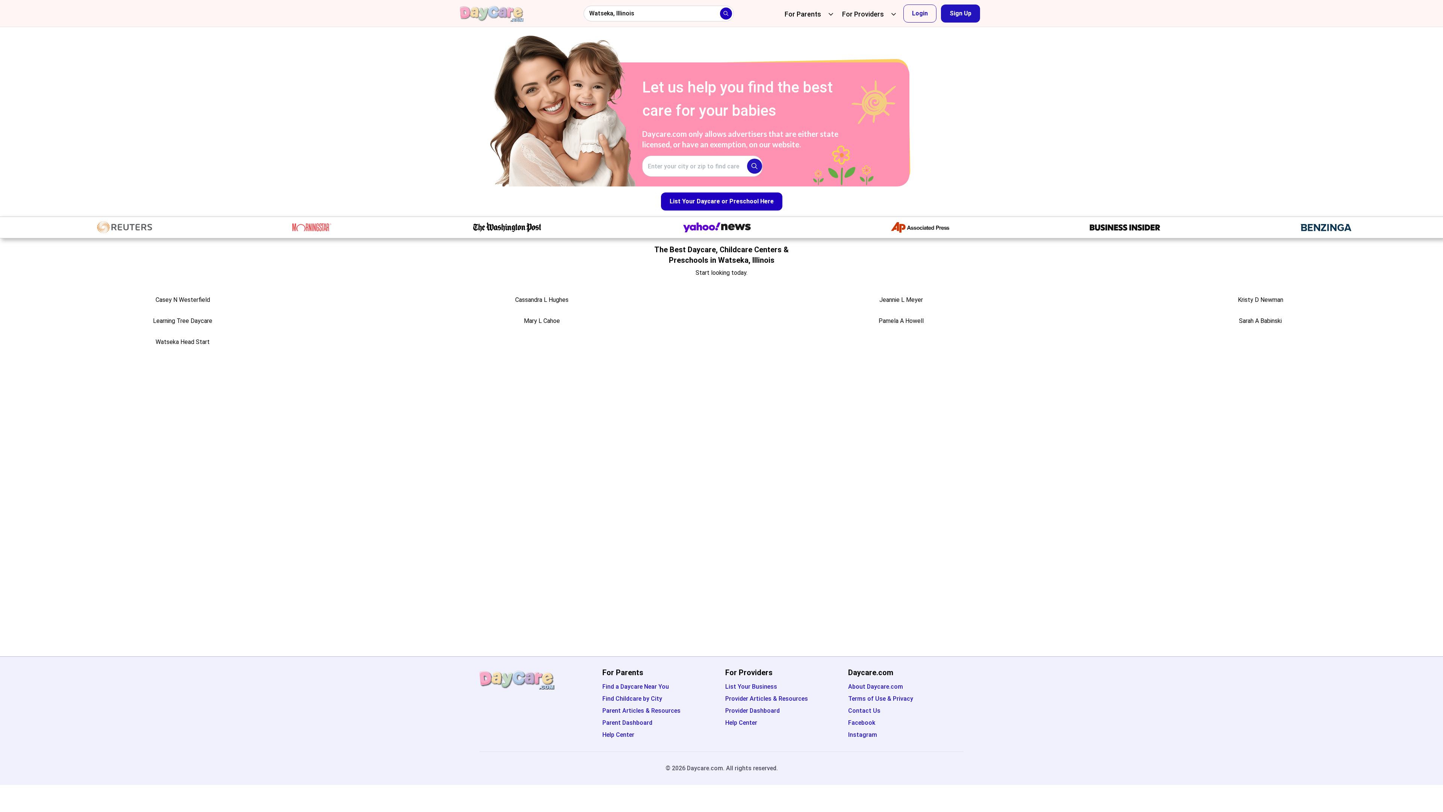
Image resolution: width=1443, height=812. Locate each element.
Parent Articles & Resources (641, 710)
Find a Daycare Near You (635, 686)
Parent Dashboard (627, 722)
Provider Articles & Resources (766, 698)
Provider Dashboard (752, 710)
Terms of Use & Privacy (880, 698)
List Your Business (751, 686)
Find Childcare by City (632, 698)
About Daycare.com (875, 686)
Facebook (861, 722)
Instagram (862, 734)
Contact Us (864, 710)
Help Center (618, 734)
